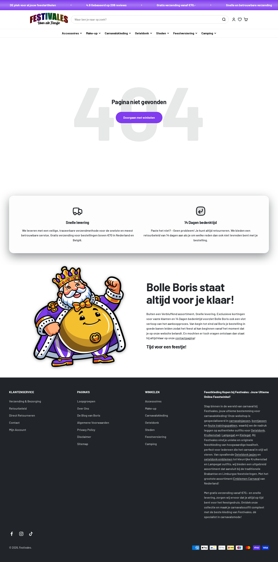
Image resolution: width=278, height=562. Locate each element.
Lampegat (229, 435)
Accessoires (70, 33)
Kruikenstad (212, 435)
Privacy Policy (86, 429)
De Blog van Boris (88, 415)
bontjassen (259, 420)
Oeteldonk (142, 33)
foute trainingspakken (222, 425)
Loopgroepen (86, 401)
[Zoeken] (223, 19)
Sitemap (82, 444)
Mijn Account (17, 429)
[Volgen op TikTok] (30, 533)
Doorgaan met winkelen (139, 117)
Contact (14, 422)
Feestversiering (183, 33)
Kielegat (245, 435)
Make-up (92, 33)
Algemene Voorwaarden (93, 422)
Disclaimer (84, 436)
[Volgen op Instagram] (21, 533)
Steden (161, 33)
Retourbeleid (18, 408)
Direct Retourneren (22, 415)
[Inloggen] (234, 19)
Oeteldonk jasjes (246, 454)
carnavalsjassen (239, 420)
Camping (207, 33)
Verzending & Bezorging (25, 401)
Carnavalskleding (116, 33)
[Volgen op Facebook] (11, 533)
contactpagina (184, 338)
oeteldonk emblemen (218, 459)
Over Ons (83, 408)
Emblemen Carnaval (246, 478)
